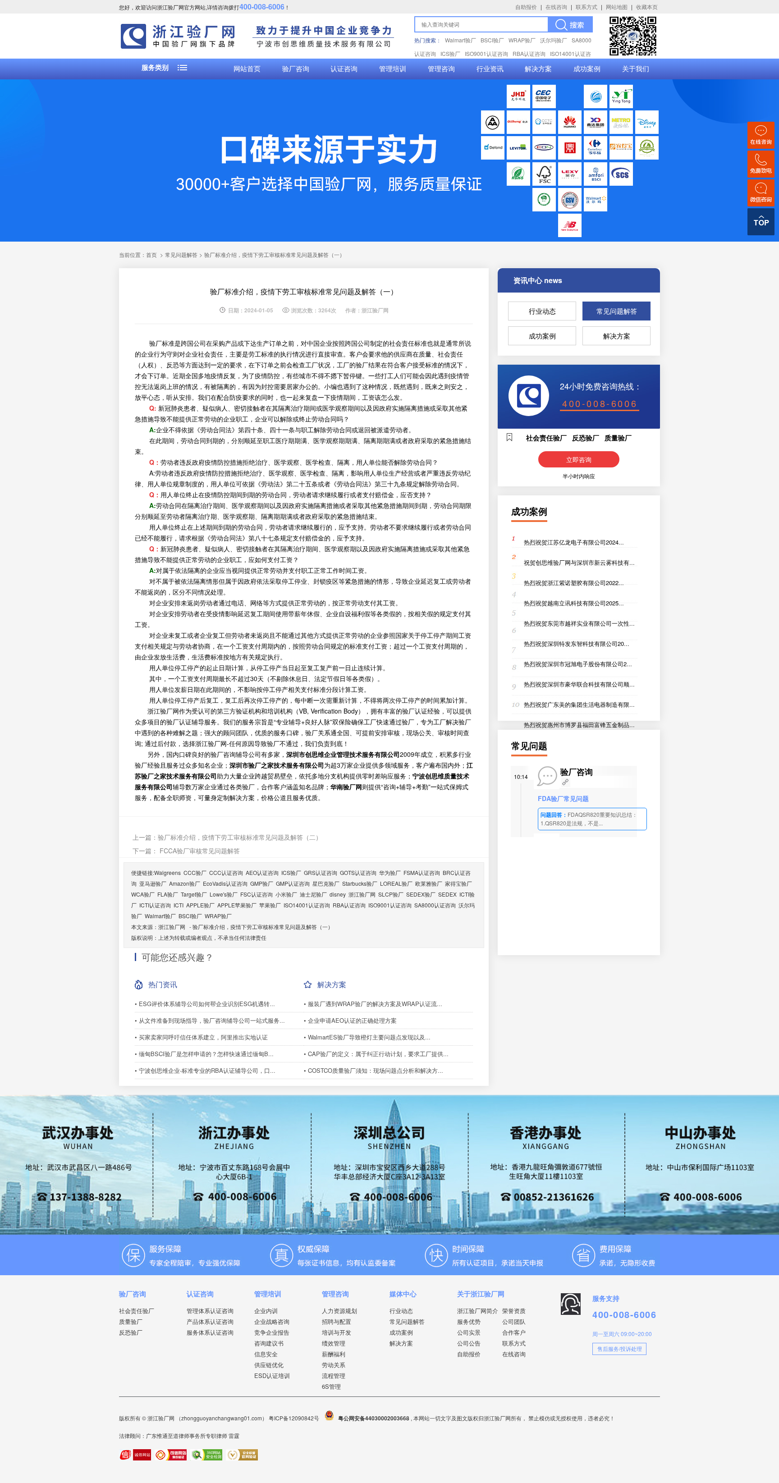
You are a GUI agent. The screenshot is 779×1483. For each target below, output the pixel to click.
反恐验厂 (130, 1332)
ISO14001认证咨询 (307, 905)
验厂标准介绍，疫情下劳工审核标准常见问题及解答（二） (240, 837)
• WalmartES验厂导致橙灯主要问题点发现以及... (367, 1037)
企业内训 (266, 1310)
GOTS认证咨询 (358, 872)
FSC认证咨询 (256, 894)
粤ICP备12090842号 (295, 1418)
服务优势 (469, 1321)
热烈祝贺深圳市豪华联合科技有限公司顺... (579, 684)
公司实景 (469, 1332)
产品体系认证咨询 (210, 1321)
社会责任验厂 (136, 1310)
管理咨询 (441, 69)
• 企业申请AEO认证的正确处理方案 (350, 1020)
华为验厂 (390, 872)
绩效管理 (333, 1343)
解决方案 (538, 69)
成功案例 (586, 69)
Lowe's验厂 (224, 894)
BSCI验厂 (492, 40)
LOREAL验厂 (396, 883)
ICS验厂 (450, 53)
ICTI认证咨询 (155, 905)
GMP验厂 (261, 883)
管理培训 (392, 69)
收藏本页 (647, 6)
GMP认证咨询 (293, 883)
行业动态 (542, 311)
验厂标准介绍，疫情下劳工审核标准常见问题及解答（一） (262, 926)
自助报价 (526, 6)
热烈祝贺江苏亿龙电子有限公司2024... (574, 542)
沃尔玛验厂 (553, 40)
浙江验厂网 (362, 894)
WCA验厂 (143, 894)
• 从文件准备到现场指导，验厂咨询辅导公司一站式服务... (210, 1020)
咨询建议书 (269, 1343)
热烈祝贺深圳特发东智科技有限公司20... (576, 643)
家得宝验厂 (458, 883)
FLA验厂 (167, 894)
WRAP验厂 (522, 40)
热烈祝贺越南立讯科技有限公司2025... (574, 603)
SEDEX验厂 (420, 894)
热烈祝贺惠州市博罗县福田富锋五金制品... (579, 724)
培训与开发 (336, 1332)
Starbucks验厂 (359, 883)
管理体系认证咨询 (210, 1310)
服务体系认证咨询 (210, 1332)
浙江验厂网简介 (477, 1310)
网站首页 (247, 69)
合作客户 (514, 1332)
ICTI (178, 905)
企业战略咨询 (271, 1321)
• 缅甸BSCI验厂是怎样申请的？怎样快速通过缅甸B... (204, 1053)
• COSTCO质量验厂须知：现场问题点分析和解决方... (373, 1070)
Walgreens (167, 872)
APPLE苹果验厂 (237, 905)
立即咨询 (578, 459)
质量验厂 (130, 1321)
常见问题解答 (616, 311)
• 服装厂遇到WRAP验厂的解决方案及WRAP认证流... (373, 1003)
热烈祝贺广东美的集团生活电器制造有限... (579, 704)
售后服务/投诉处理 (619, 1348)
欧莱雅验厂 (428, 883)
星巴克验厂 (325, 883)
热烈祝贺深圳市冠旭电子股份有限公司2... (578, 663)
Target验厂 (194, 894)
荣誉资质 (514, 1310)
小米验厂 (286, 894)
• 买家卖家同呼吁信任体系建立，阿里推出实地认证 (201, 1037)
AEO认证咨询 (262, 872)
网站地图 (617, 6)
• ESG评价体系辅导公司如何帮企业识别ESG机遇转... (205, 1003)
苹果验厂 (270, 905)
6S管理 (331, 1386)
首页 (151, 254)
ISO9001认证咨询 (486, 53)
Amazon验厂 (184, 883)
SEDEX (447, 894)
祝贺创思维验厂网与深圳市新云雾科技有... (579, 562)
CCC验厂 (194, 872)
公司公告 (469, 1343)
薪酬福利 (333, 1354)
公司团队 (514, 1321)
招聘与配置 (336, 1321)
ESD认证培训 (272, 1375)
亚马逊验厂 (152, 883)
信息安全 (266, 1354)
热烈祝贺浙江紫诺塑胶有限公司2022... (574, 582)
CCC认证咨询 (226, 872)
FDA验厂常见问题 (563, 798)
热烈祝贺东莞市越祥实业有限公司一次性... (579, 623)
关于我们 (635, 69)
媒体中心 (403, 1294)
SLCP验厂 (390, 894)
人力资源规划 (339, 1310)
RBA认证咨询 (529, 53)
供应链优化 (269, 1364)
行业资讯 (490, 69)
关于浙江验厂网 (480, 1294)
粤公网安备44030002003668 (373, 1418)
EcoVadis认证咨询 (225, 883)
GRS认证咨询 (320, 872)
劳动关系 (333, 1364)
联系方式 (586, 6)
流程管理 (333, 1375)
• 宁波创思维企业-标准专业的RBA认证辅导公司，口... (205, 1070)
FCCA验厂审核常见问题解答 (199, 850)
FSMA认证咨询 (421, 872)
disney (338, 894)
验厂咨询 (295, 69)
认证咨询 (343, 69)
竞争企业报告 (271, 1332)
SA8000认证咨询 (435, 905)
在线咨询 (556, 6)
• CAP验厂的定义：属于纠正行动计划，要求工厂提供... (376, 1053)
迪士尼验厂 (313, 894)
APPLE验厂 (200, 905)
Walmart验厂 (460, 40)
